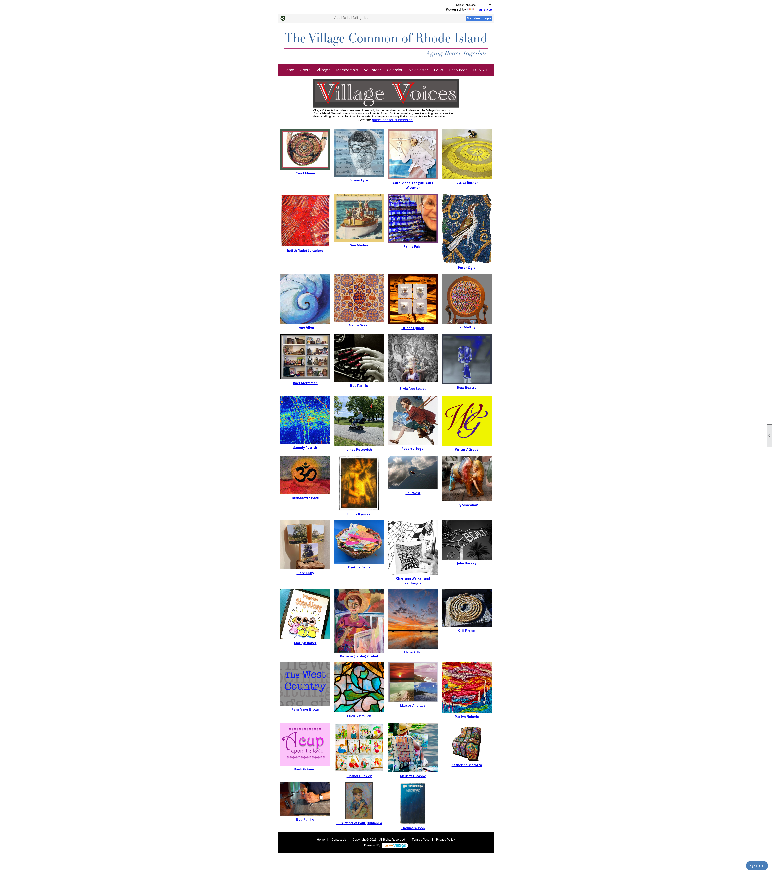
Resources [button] (458, 70)
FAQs (438, 70)
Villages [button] (323, 70)
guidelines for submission (392, 120)
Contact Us (339, 839)
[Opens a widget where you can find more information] (757, 866)
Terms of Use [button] (421, 839)
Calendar (394, 70)
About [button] (305, 70)
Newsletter (418, 70)
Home (289, 70)
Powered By (373, 845)
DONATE (480, 70)
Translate (483, 9)
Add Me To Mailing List (351, 18)
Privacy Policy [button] (445, 839)
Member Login (479, 18)
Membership (347, 70)
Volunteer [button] (372, 70)
